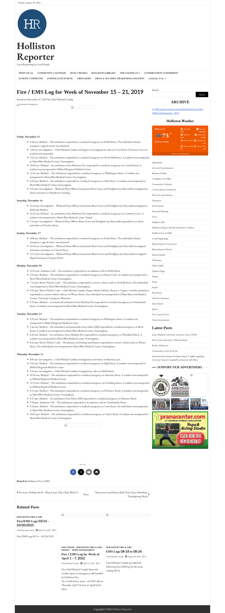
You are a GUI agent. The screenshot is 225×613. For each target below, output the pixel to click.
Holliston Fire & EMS (38, 481)
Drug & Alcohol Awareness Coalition (119, 78)
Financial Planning (160, 211)
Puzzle (155, 287)
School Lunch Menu (60, 78)
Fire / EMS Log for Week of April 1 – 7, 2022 (80, 556)
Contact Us (155, 78)
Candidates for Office (161, 178)
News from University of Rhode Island (169, 339)
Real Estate (157, 292)
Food (154, 216)
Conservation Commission (161, 72)
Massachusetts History (162, 249)
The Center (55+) (130, 72)
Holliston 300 (158, 222)
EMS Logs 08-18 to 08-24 (124, 551)
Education (67, 547)
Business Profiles (159, 173)
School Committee (31, 78)
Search (155, 90)
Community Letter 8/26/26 (164, 350)
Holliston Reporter (36, 51)
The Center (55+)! (160, 314)
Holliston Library (103, 72)
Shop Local (26, 72)
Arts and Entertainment (162, 167)
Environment (158, 205)
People (65, 550)
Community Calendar (51, 72)
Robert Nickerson (160, 345)
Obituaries (84, 78)
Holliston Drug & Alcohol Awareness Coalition (173, 227)
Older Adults (158, 265)
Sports (155, 309)
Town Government (83, 550)
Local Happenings (160, 238)
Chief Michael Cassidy (62, 99)
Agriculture (157, 162)
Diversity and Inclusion (162, 194)
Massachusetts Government (164, 243)
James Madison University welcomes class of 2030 (174, 334)
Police (154, 281)
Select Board (78, 72)
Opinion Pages (158, 271)
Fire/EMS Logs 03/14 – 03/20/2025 (33, 523)
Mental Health (158, 254)
